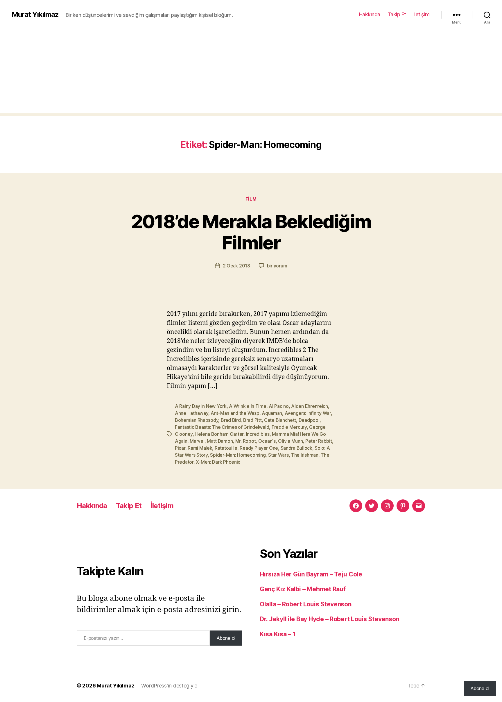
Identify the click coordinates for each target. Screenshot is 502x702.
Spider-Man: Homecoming (238, 455)
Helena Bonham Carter (219, 434)
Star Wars (278, 455)
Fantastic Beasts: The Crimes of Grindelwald (222, 427)
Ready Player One (259, 448)
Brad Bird (231, 420)
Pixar (180, 448)
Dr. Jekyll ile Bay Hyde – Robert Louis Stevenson (329, 619)
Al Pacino (279, 406)
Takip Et (397, 14)
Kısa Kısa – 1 (278, 634)
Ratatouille (226, 448)
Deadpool (309, 420)
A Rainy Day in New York (201, 406)
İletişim (421, 14)
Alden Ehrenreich (309, 406)
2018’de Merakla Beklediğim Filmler (251, 232)
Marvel (197, 441)
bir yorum (277, 266)
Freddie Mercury (289, 427)
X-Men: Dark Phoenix (218, 462)
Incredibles (258, 434)
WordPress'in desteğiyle (169, 686)
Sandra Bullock (296, 448)
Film (251, 199)
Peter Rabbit (318, 441)
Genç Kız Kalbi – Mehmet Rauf (302, 589)
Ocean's (267, 441)
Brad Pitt (252, 420)
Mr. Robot (245, 441)
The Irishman (304, 455)
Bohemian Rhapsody (196, 420)
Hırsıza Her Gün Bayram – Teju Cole (311, 574)
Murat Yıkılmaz (35, 14)
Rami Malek (200, 448)
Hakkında (369, 14)
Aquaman (272, 413)
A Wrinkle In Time (247, 406)
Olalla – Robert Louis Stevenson (306, 604)
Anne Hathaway (191, 413)
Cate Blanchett (280, 420)
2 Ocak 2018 (236, 266)
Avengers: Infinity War (308, 413)
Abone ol (226, 638)
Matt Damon (220, 441)
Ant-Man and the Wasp (235, 413)
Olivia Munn (290, 441)
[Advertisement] (251, 72)
